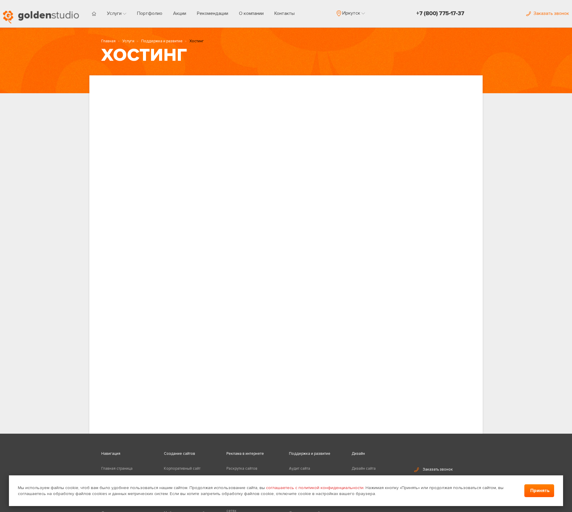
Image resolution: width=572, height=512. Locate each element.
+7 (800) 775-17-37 (440, 13)
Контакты (284, 13)
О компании (251, 13)
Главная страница (117, 468)
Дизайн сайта (364, 468)
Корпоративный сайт (182, 468)
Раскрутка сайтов (241, 468)
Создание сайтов (179, 453)
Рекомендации (212, 13)
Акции (179, 13)
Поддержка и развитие (162, 41)
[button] (351, 13)
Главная (108, 41)
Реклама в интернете (245, 453)
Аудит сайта (299, 468)
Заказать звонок (438, 469)
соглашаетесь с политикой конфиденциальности (314, 487)
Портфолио (149, 13)
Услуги (115, 13)
